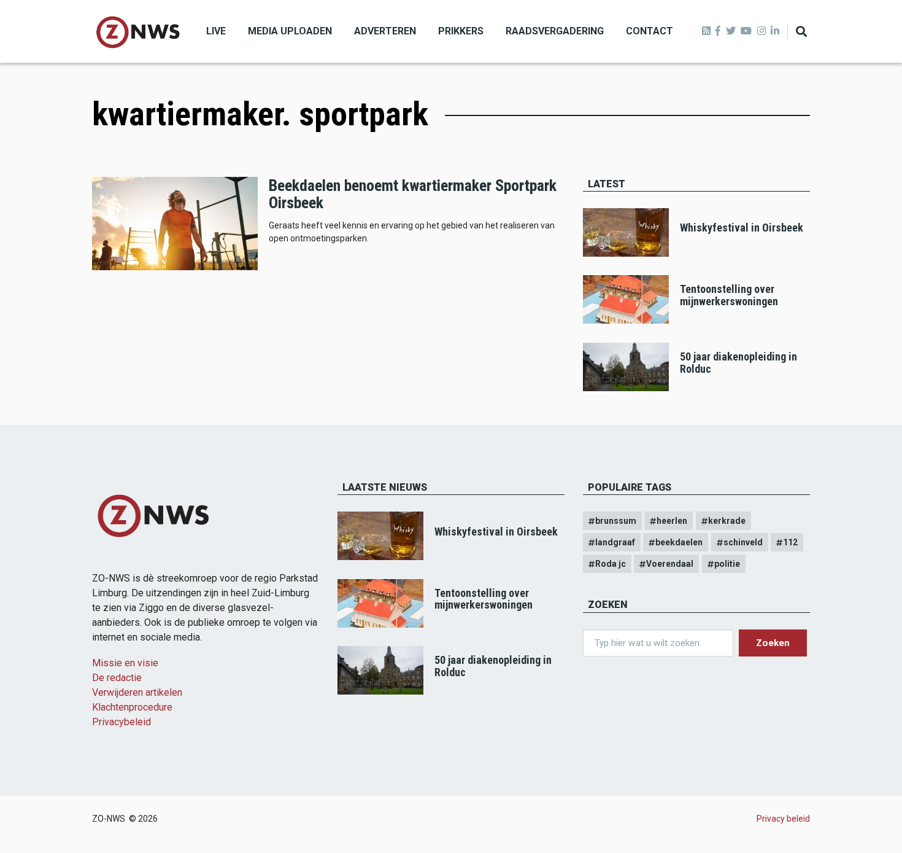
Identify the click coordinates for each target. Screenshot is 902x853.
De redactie (117, 678)
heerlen (672, 521)
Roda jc (610, 564)
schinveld (743, 542)
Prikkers (461, 31)
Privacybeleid (121, 722)
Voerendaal (669, 564)
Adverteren (385, 31)
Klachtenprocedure (132, 707)
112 (790, 542)
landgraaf (615, 542)
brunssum (615, 521)
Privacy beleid (783, 819)
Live (216, 31)
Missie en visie (125, 663)
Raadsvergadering (555, 31)
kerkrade (727, 521)
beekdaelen (679, 542)
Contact (649, 31)
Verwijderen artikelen (137, 692)
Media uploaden (290, 31)
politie (727, 564)
